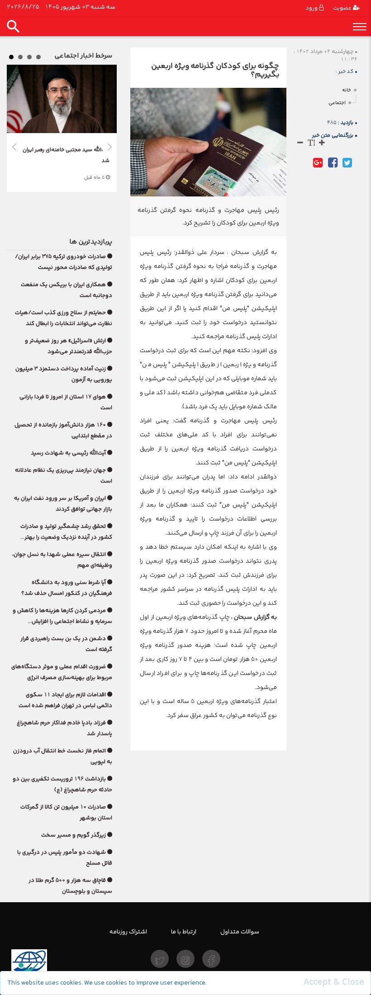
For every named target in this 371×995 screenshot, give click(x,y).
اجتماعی (337, 103)
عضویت (343, 8)
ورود (312, 8)
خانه (346, 90)
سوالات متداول (239, 932)
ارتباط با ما (183, 932)
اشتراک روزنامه (128, 932)
